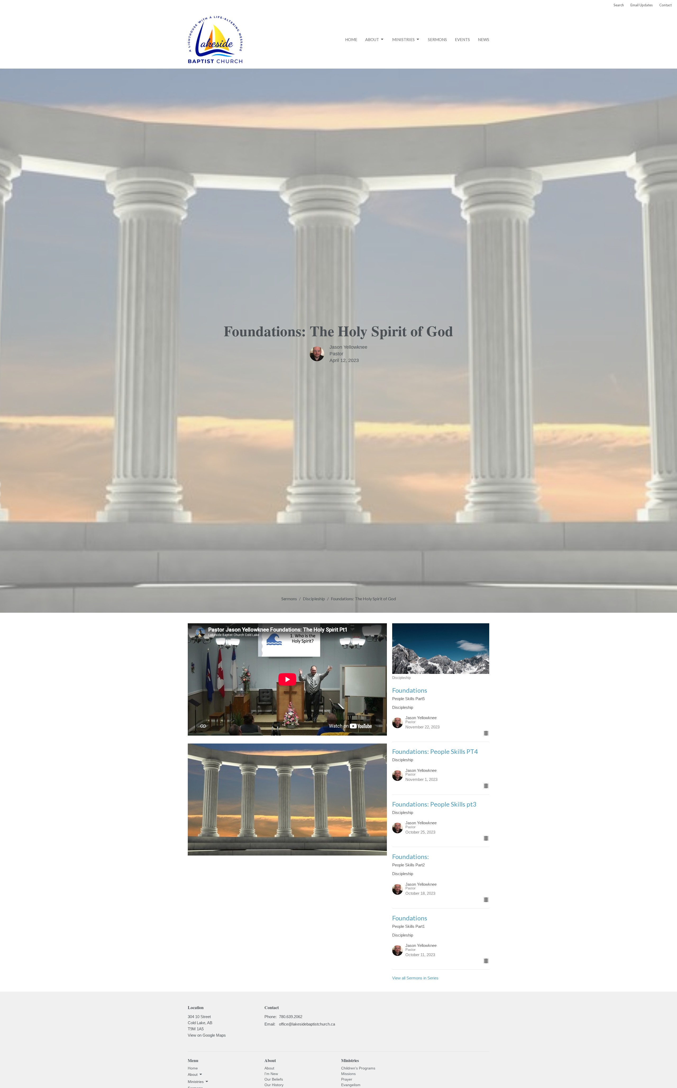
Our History (273, 1085)
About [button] (193, 1074)
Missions (348, 1074)
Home (351, 39)
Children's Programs (358, 1068)
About (372, 39)
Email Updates (641, 5)
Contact (665, 5)
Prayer (346, 1079)
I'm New (271, 1074)
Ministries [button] (196, 1082)
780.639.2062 (290, 1016)
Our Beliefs (273, 1079)
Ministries (403, 39)
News (483, 39)
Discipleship (314, 598)
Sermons (437, 39)
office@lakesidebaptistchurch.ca (307, 1024)
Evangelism (350, 1085)
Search (619, 5)
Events (462, 39)
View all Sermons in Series (415, 978)
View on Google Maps (207, 1035)
